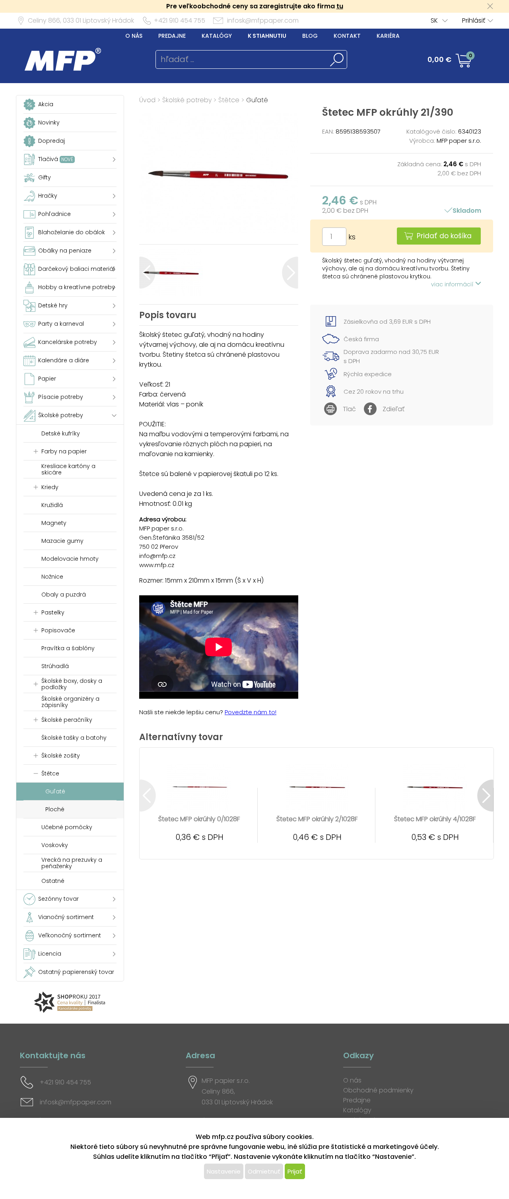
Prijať (295, 1171)
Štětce (228, 100)
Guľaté (257, 100)
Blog (310, 36)
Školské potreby (187, 100)
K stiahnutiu (267, 36)
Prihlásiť (473, 20)
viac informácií (453, 284)
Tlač (349, 409)
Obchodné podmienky (378, 1090)
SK (434, 20)
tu (339, 6)
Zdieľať (393, 409)
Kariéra (388, 36)
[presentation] (147, 273)
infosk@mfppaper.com (263, 20)
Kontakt (347, 36)
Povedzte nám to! (250, 712)
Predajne (172, 36)
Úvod (147, 100)
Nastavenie (224, 1171)
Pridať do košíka (444, 236)
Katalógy (217, 36)
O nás (133, 36)
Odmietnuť (264, 1171)
